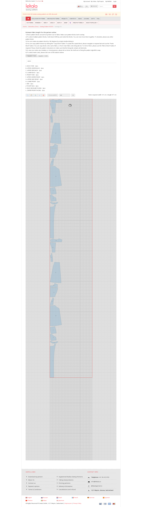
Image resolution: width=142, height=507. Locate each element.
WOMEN (37, 23)
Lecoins (86, 19)
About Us (31, 480)
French (76, 497)
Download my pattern (35, 477)
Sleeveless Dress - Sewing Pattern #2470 (40, 26)
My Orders (94, 1)
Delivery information (65, 486)
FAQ (98, 19)
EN (80, 6)
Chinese (29, 500)
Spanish (107, 497)
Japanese (61, 500)
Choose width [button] (52, 95)
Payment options (33, 486)
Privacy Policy (77, 503)
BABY (65, 23)
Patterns (30, 23)
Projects (65, 19)
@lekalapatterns (96, 486)
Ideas (80, 19)
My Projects (100, 1)
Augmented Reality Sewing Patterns (70, 477)
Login (114, 1)
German (91, 497)
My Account (87, 1)
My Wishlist (108, 1)
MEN (45, 23)
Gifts (93, 19)
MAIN (29, 61)
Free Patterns (78, 23)
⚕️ (70, 23)
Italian (45, 500)
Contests (73, 19)
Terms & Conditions (34, 489)
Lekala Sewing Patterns (35, 7)
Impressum (68, 503)
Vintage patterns (53, 19)
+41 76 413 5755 (104, 477)
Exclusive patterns (38, 19)
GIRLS (52, 23)
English (29, 497)
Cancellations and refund (67, 489)
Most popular (91, 23)
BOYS (59, 23)
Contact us (32, 483)
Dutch (60, 497)
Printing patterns (64, 483)
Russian (45, 497)
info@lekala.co (96, 481)
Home (25, 26)
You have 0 (39, 1)
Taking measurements (65, 480)
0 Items (94, 6)
